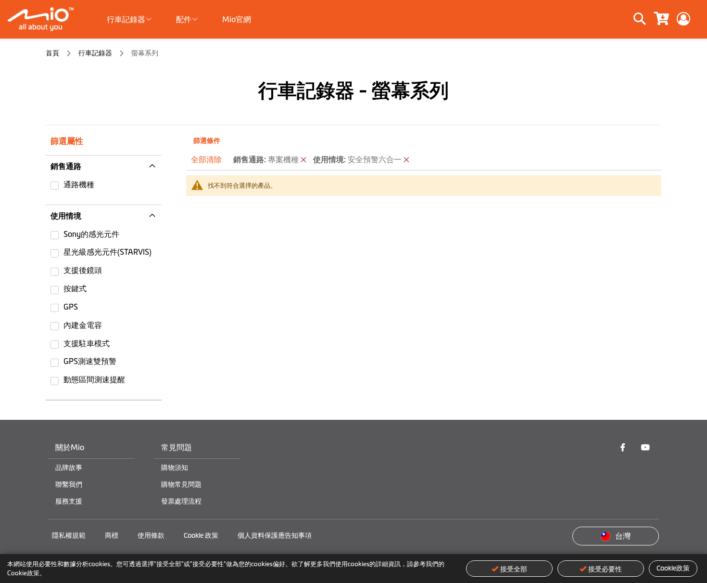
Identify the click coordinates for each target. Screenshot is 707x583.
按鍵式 (75, 288)
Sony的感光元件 (91, 234)
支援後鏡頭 (82, 270)
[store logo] (44, 19)
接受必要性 (605, 569)
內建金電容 (82, 325)
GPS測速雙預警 (89, 361)
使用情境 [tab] (65, 215)
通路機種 (78, 184)
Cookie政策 (673, 568)
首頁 (53, 53)
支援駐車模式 (86, 343)
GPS (70, 306)
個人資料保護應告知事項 (275, 535)
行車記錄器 (96, 53)
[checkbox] (103, 186)
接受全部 (513, 569)
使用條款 (151, 535)
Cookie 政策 (201, 535)
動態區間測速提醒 (94, 379)
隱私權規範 (69, 535)
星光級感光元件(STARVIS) (107, 251)
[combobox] (606, 19)
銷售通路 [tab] (65, 166)
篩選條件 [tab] (206, 140)
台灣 (623, 535)
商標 (111, 535)
